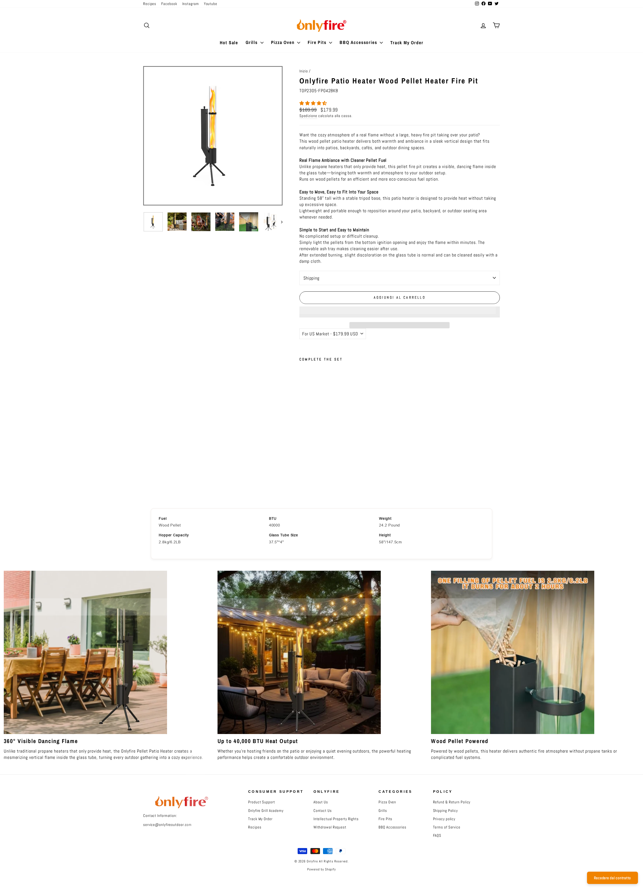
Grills (252, 42)
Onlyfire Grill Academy (266, 810)
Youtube (210, 3)
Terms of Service (446, 827)
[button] (313, 103)
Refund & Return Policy (452, 802)
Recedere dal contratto (612, 877)
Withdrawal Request (329, 827)
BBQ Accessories (359, 42)
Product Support (261, 802)
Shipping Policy (445, 810)
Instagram (190, 3)
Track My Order (406, 42)
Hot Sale (229, 42)
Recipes (149, 3)
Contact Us (322, 810)
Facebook (169, 3)
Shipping (311, 278)
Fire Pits (318, 42)
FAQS (437, 835)
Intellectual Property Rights (336, 818)
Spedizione (308, 115)
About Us (320, 802)
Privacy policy (444, 818)
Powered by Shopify (321, 869)
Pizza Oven (283, 42)
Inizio (303, 71)
